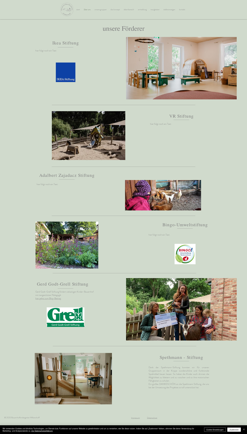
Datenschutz (152, 417)
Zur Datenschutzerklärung (42, 431)
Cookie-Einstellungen (215, 429)
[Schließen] (243, 429)
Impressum (135, 417)
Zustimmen (234, 429)
